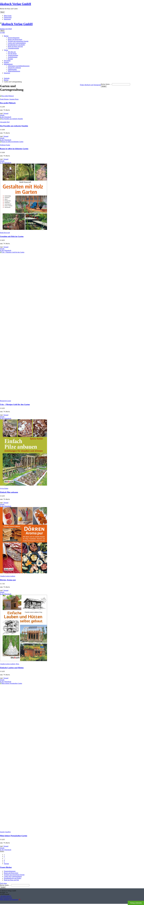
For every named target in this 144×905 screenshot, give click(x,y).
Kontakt (10, 59)
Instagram (7, 73)
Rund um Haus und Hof (15, 46)
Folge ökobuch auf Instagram (90, 85)
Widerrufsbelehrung (14, 71)
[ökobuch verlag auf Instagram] (20, 899)
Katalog (6, 62)
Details (2, 115)
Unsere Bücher (6, 867)
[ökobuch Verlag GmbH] (16, 24)
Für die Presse (12, 53)
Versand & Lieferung (14, 67)
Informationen (8, 64)
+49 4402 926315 (5, 896)
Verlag (6, 50)
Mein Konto (7, 15)
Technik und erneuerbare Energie (18, 41)
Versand (5, 113)
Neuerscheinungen (13, 38)
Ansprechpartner (13, 55)
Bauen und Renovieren (15, 39)
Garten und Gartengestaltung (17, 43)
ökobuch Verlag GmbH (15, 4)
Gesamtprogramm (13, 48)
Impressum (7, 19)
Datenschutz (8, 17)
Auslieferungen (12, 57)
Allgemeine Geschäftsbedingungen (18, 66)
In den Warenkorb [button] (5, 117)
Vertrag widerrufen (136, 903)
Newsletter (7, 60)
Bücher (6, 36)
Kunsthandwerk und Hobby (16, 45)
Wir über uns (12, 52)
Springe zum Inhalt (6, 29)
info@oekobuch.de (6, 898)
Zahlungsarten (12, 69)
